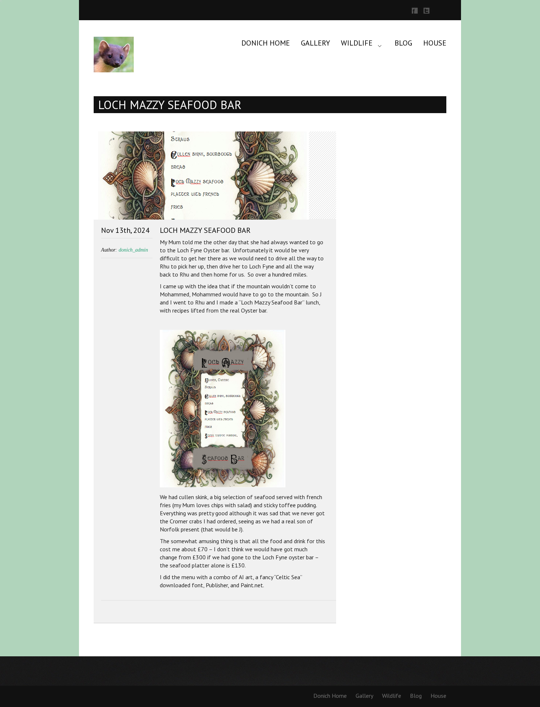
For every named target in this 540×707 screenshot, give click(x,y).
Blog (403, 43)
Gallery (315, 43)
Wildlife (356, 43)
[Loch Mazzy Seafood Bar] (215, 176)
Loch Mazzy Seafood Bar (205, 230)
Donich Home (265, 43)
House (434, 43)
